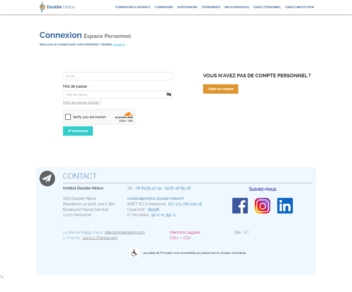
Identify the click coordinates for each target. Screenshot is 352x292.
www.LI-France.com (100, 238)
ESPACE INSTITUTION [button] (299, 7)
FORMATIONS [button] (164, 7)
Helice (61, 6)
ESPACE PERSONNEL (267, 7)
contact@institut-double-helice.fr (155, 198)
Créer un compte (220, 89)
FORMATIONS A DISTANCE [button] (132, 7)
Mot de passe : (75, 86)
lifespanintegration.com (125, 232)
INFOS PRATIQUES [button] (237, 7)
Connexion (79, 131)
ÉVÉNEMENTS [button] (211, 7)
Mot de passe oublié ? (82, 102)
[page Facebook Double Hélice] (240, 205)
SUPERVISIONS (187, 7)
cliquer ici (119, 44)
